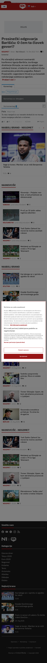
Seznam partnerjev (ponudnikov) (14, 342)
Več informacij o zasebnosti (18, 325)
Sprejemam (23, 356)
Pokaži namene (23, 350)
